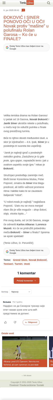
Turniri (18, 263)
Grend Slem (20, 260)
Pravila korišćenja (28, 385)
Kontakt (40, 385)
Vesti (27, 263)
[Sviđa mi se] (7, 322)
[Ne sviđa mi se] (16, 322)
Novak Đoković (38, 260)
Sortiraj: (4, 292)
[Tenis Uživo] (29, 3)
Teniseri (8, 263)
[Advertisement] (26, 83)
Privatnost (14, 385)
